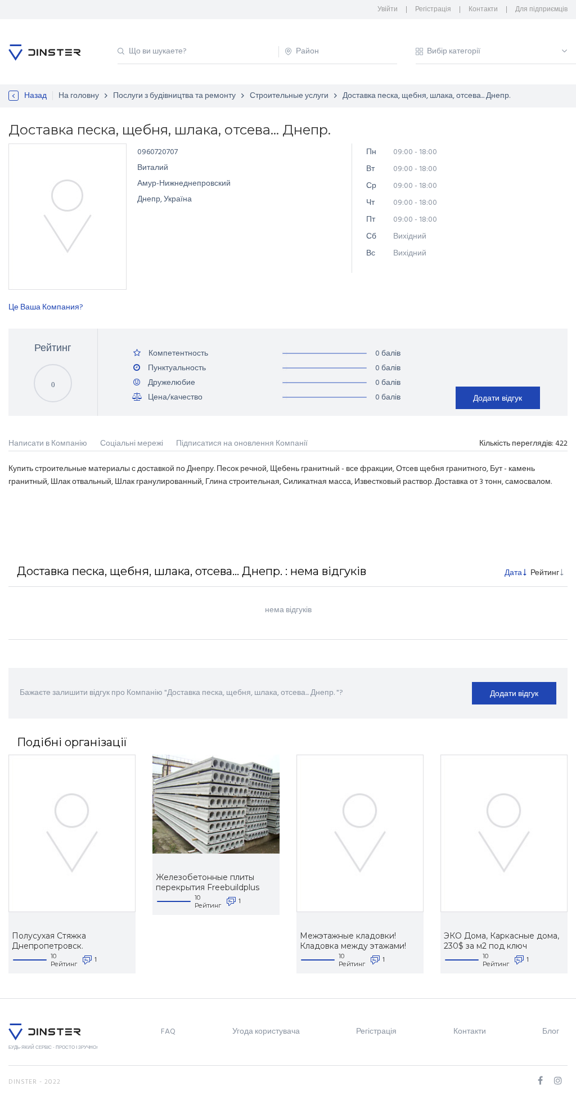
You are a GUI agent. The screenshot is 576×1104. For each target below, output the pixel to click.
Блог (550, 1031)
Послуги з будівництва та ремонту (174, 96)
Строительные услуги (289, 96)
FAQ (168, 1031)
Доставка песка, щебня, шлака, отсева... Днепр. (426, 96)
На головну (78, 96)
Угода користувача (266, 1031)
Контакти (483, 9)
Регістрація (433, 9)
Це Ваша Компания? (45, 307)
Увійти (387, 9)
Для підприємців (541, 9)
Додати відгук (497, 397)
